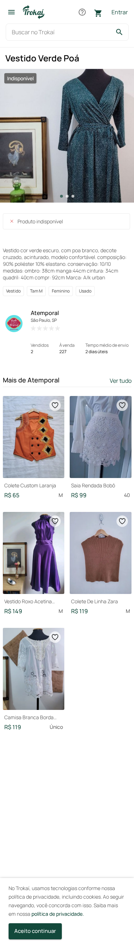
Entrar (119, 12)
